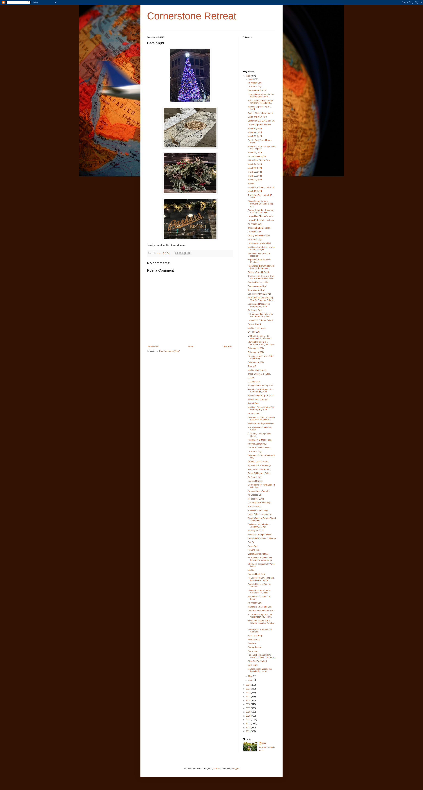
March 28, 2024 (255, 136)
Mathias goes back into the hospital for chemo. (260, 670)
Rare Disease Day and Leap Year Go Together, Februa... (261, 299)
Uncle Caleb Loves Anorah (260, 514)
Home (190, 346)
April (250, 680)
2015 (248, 716)
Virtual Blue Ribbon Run (259, 160)
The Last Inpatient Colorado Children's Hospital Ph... (260, 102)
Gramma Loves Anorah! (258, 491)
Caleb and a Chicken (257, 117)
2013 (248, 723)
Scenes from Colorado (258, 399)
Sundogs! (252, 643)
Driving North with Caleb (259, 235)
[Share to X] (183, 253)
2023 (248, 689)
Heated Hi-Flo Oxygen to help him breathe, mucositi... (261, 579)
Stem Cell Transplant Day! (259, 534)
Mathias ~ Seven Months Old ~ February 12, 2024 (261, 408)
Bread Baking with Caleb (259, 473)
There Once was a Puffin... (259, 374)
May (250, 676)
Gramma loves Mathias (258, 554)
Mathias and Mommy (257, 370)
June (250, 79)
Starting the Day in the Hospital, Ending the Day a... (262, 343)
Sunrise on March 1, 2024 (259, 294)
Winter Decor (254, 639)
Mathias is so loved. (257, 328)
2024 (248, 685)
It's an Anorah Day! (256, 290)
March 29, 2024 (255, 132)
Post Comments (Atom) (169, 351)
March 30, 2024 (255, 128)
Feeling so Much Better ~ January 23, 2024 (259, 525)
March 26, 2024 (255, 152)
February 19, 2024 (256, 352)
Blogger (235, 769)
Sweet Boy (252, 546)
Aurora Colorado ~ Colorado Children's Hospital (260, 211)
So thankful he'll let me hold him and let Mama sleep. (260, 559)
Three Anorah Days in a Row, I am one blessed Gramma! (261, 277)
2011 (248, 731)
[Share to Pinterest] (189, 253)
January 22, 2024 (256, 530)
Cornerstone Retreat (191, 15)
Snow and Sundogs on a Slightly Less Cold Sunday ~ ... (262, 623)
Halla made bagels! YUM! (259, 243)
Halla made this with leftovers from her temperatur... (261, 267)
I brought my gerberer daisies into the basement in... (261, 95)
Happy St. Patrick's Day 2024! (261, 187)
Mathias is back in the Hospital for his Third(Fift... (261, 248)
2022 (248, 692)
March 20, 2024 (255, 180)
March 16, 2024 (255, 191)
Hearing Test (253, 413)
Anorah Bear (253, 403)
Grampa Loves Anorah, (258, 462)
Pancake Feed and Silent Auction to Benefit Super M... (262, 656)
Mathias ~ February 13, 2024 (261, 395)
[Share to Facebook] (186, 253)
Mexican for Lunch (256, 499)
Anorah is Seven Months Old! (261, 610)
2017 (248, 708)
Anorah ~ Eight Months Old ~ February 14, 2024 (261, 390)
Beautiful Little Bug (256, 574)
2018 (248, 704)
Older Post (227, 346)
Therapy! (252, 366)
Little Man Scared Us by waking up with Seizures (260, 337)
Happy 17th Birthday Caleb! (260, 320)
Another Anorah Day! (257, 286)
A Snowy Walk (254, 506)
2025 (248, 76)
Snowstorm (253, 651)
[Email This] (176, 253)
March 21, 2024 (255, 176)
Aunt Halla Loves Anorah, (259, 469)
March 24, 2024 (255, 164)
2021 (248, 696)
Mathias (251, 183)
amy (264, 743)
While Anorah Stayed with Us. (261, 423)
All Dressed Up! (255, 495)
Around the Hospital (257, 156)
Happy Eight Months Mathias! (261, 220)
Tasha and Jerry (255, 635)
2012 (248, 727)
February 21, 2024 (256, 348)
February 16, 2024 (256, 362)
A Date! (251, 378)
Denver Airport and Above (259, 124)
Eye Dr (251, 542)
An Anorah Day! (255, 83)
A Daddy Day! (254, 382)
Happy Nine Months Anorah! (260, 216)
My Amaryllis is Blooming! (259, 465)
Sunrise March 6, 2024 (258, 282)
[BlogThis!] (179, 253)
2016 (248, 712)
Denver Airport (254, 324)
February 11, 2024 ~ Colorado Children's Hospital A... (261, 418)
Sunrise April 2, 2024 (257, 90)
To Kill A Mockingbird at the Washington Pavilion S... (260, 615)
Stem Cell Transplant (257, 661)
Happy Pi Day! (254, 232)
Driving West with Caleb (258, 272)
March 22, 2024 (255, 172)
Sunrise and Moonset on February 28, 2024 (259, 305)
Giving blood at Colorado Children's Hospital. (259, 591)
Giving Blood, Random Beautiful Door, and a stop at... (260, 203)
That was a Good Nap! (258, 510)
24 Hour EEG (254, 332)
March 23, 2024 (255, 168)
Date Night (252, 665)
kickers (216, 769)
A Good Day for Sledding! (259, 503)
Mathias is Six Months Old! (259, 607)
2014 (248, 720)
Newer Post (153, 346)
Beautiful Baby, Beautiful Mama (262, 538)
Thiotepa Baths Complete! (259, 228)
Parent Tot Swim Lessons (259, 447)
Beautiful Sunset (255, 481)
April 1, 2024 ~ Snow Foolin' (260, 113)
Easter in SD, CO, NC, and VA (261, 121)
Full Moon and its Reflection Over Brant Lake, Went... (260, 315)
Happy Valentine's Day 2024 (260, 385)
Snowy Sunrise (254, 647)
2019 (248, 700)
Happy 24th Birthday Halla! (260, 440)
